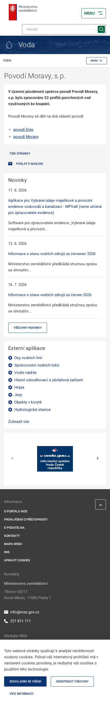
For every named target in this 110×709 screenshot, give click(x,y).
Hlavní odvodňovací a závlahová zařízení (48, 380)
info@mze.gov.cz (24, 612)
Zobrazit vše (18, 421)
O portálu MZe (15, 511)
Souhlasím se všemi (25, 681)
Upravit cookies (17, 560)
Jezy (18, 395)
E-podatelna (14, 527)
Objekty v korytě (28, 402)
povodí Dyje (23, 129)
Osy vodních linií (28, 358)
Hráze (19, 387)
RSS (6, 552)
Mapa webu (13, 544)
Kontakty (12, 536)
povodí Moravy (25, 136)
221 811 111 (20, 621)
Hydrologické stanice (32, 409)
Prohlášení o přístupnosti (25, 519)
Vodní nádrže (25, 372)
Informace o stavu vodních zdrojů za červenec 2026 (51, 253)
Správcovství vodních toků (36, 365)
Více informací (21, 693)
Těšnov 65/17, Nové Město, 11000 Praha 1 (27, 594)
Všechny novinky (28, 328)
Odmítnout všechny (72, 681)
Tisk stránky (19, 153)
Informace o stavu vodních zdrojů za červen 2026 (49, 295)
